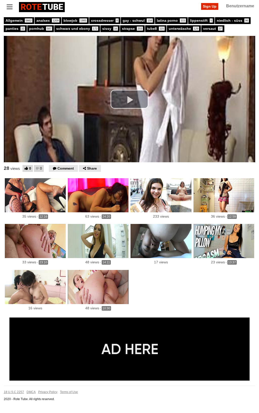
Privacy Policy (47, 392)
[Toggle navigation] (11, 6)
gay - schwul (137, 20)
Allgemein (19, 20)
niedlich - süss (232, 20)
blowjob (74, 20)
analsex (47, 20)
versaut (212, 29)
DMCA (31, 392)
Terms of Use (69, 392)
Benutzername (240, 6)
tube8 (155, 29)
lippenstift (201, 20)
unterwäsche (183, 29)
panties (15, 29)
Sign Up (210, 6)
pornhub (40, 29)
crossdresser (104, 20)
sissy (109, 29)
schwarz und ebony (76, 29)
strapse (132, 29)
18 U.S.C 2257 (14, 392)
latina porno (171, 20)
